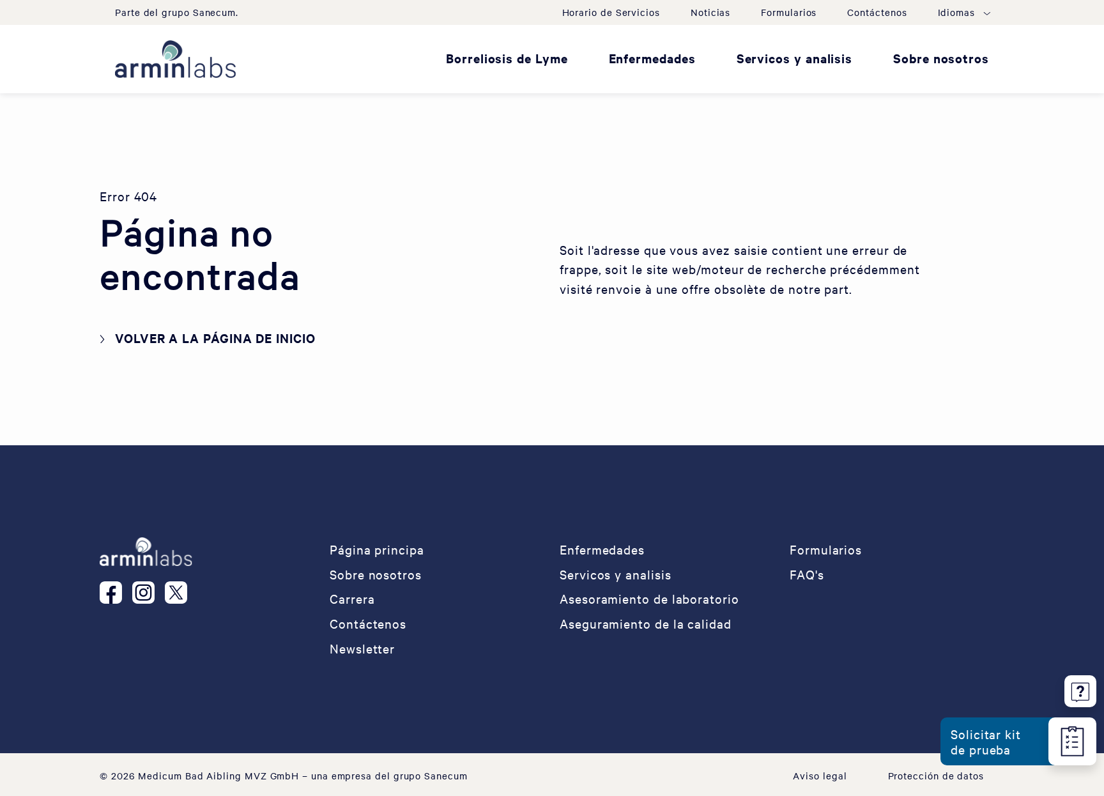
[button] (963, 12)
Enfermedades (652, 58)
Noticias (710, 12)
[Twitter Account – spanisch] (181, 592)
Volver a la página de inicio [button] (215, 338)
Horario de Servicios (611, 12)
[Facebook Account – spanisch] (116, 592)
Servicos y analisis (794, 58)
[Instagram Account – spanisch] (148, 592)
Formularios (788, 12)
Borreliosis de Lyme (506, 58)
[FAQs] (1080, 689)
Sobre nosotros (941, 58)
